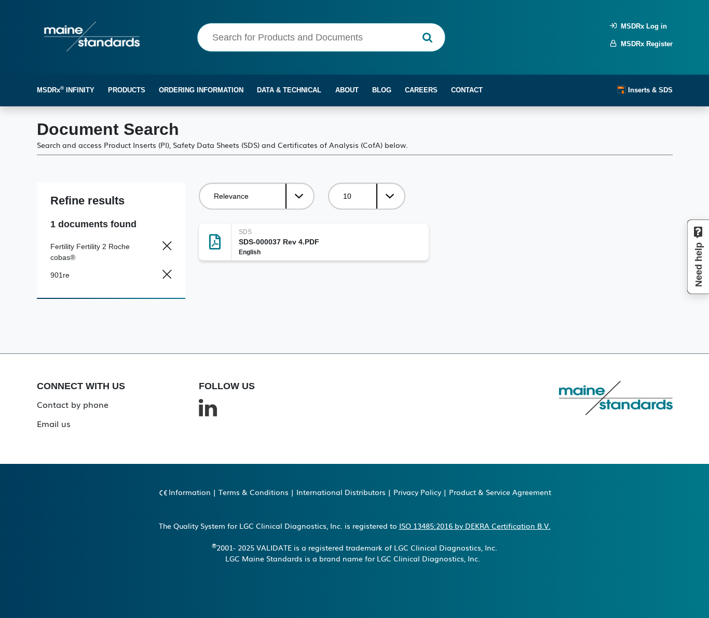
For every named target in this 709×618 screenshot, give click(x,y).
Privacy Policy (417, 492)
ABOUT (347, 90)
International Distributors (341, 492)
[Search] (427, 38)
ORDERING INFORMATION (201, 90)
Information (190, 492)
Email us (54, 423)
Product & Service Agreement (500, 492)
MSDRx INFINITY (65, 89)
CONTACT (467, 90)
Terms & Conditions (254, 492)
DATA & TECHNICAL (289, 90)
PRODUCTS (126, 90)
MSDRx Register (645, 44)
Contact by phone (72, 404)
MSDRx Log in (642, 26)
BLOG (381, 90)
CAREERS (421, 90)
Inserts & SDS (649, 90)
